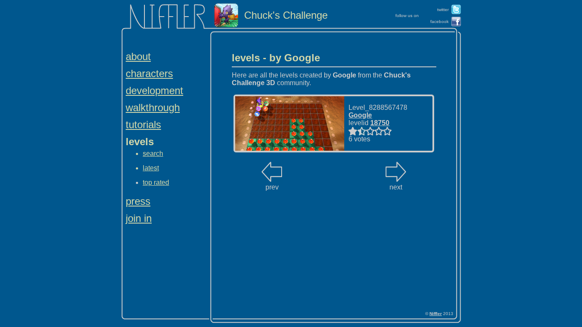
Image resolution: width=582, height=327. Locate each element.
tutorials (143, 124)
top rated (156, 182)
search (153, 153)
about (138, 56)
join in (139, 218)
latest (151, 168)
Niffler (435, 313)
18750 (379, 122)
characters (149, 73)
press (138, 201)
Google (360, 115)
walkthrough (153, 107)
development (154, 90)
